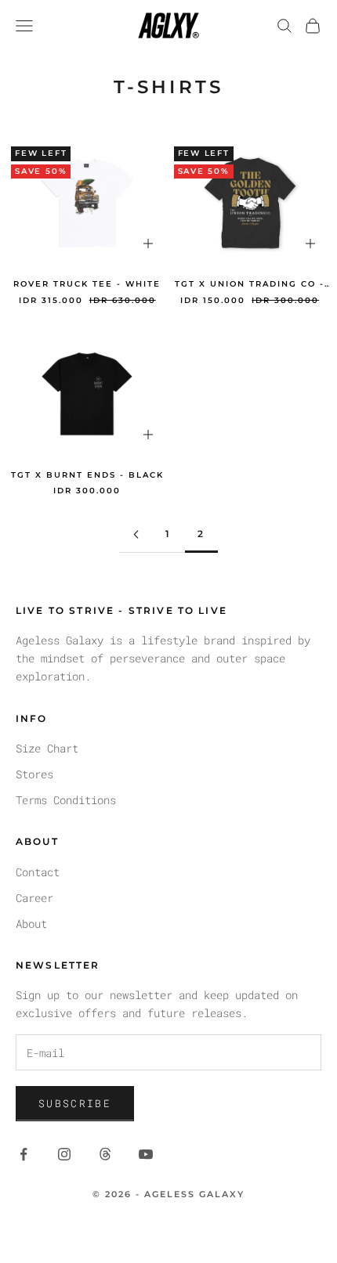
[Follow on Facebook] (23, 1154)
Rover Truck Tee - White (87, 284)
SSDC (196, 1229)
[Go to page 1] (135, 534)
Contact (38, 871)
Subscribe (74, 1103)
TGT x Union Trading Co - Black (249, 285)
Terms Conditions (66, 799)
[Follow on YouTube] (146, 1154)
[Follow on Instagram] (64, 1154)
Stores (34, 774)
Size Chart (47, 748)
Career (34, 897)
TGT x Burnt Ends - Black (87, 475)
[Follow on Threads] (105, 1154)
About (31, 923)
